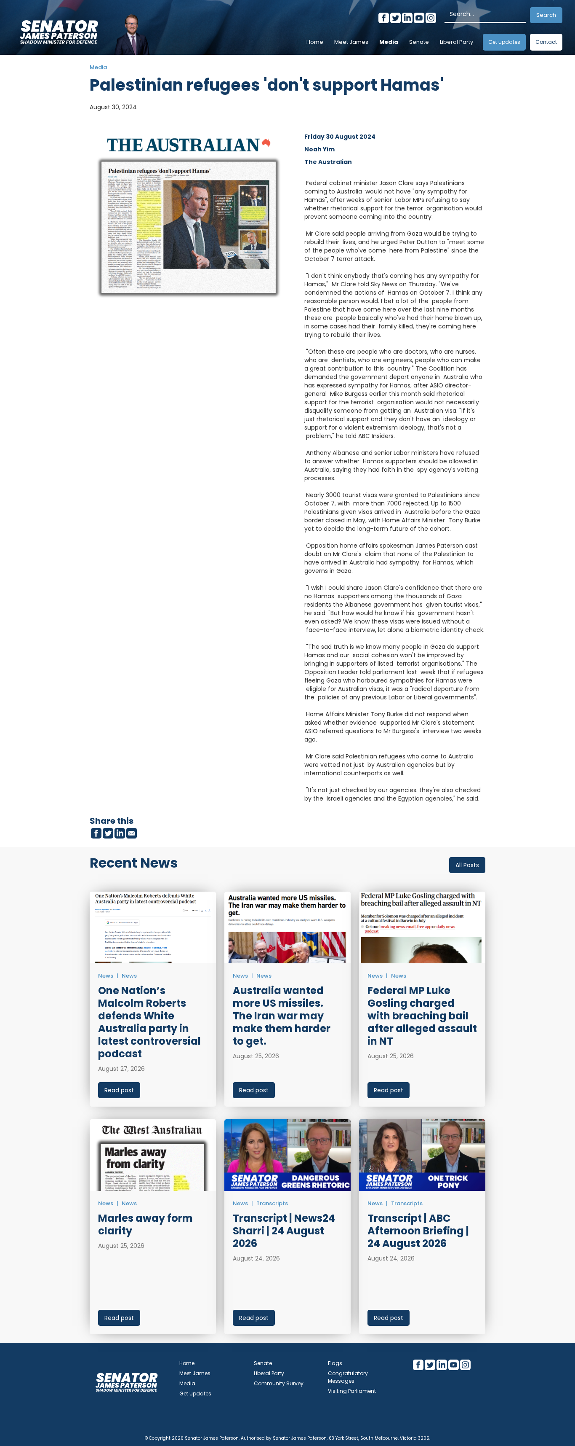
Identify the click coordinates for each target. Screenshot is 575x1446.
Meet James (351, 42)
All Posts (467, 865)
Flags (335, 1363)
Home (314, 42)
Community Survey (278, 1383)
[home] (59, 29)
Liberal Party (456, 42)
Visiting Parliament (352, 1391)
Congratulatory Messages (348, 1377)
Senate (419, 42)
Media (388, 42)
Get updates (504, 42)
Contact (546, 42)
